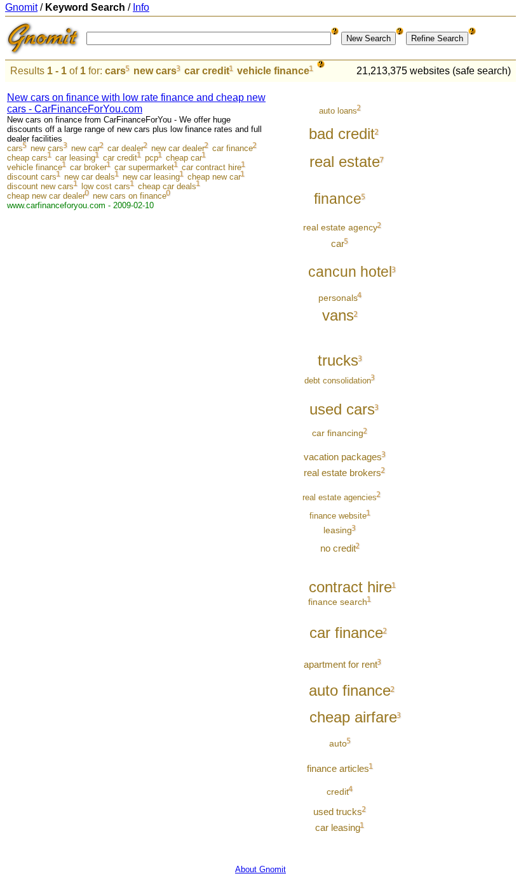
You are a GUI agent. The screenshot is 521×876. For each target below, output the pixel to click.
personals (338, 298)
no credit (338, 548)
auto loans (338, 111)
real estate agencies (339, 497)
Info (141, 7)
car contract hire (211, 167)
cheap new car (214, 177)
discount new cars (40, 186)
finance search (337, 602)
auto (338, 743)
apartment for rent (340, 665)
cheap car (184, 158)
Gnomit (21, 7)
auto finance (350, 690)
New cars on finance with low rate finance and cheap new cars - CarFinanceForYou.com (136, 103)
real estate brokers (342, 473)
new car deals (89, 177)
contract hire (350, 587)
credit (338, 791)
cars (115, 70)
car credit (206, 70)
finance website (338, 516)
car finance (232, 148)
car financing (337, 433)
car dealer (125, 148)
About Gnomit (260, 869)
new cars (155, 70)
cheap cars (27, 158)
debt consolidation (337, 380)
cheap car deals (167, 186)
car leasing (75, 158)
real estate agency (340, 227)
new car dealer (178, 148)
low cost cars (105, 186)
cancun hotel (350, 272)
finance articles (338, 769)
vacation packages (343, 457)
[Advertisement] (463, 274)
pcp (151, 158)
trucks (338, 360)
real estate (344, 161)
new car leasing (151, 177)
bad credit (342, 134)
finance (338, 199)
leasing (337, 530)
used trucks (337, 812)
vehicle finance (273, 70)
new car (85, 148)
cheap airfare (353, 717)
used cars (342, 409)
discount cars (32, 177)
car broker (88, 167)
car (337, 244)
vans (338, 315)
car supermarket (144, 167)
